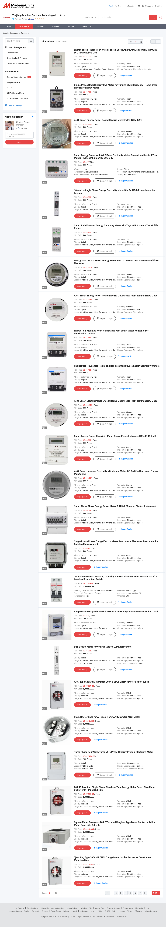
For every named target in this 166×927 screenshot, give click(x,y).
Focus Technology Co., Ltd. (66, 917)
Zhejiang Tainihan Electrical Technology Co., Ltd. (37, 15)
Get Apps (147, 6)
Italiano (66, 911)
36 (56, 893)
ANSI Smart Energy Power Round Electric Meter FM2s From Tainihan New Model (116, 295)
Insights (148, 908)
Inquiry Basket (127, 75)
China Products (32, 908)
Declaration (110, 917)
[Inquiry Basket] (139, 6)
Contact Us (86, 26)
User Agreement (97, 917)
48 (61, 893)
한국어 (100, 911)
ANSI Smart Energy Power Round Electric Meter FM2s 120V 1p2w (108, 120)
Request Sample (105, 75)
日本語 (107, 911)
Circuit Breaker (12, 52)
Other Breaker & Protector (17, 58)
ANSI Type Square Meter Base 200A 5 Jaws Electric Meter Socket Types (111, 681)
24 (50, 893)
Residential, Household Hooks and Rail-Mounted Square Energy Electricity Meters (117, 365)
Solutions (56, 26)
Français (45, 911)
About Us (40, 26)
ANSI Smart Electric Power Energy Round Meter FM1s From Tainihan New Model (116, 401)
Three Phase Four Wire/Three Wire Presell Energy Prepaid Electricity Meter (113, 752)
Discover (70, 26)
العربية (93, 911)
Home (8, 26)
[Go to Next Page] (158, 41)
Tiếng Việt (138, 911)
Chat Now (23, 128)
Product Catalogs (15, 105)
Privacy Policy (121, 917)
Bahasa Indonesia (151, 911)
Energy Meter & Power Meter (18, 63)
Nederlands (84, 911)
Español (26, 911)
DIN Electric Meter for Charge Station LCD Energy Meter (103, 646)
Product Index (128, 908)
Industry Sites (99, 908)
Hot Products (19, 908)
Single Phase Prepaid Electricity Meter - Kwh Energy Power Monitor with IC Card (116, 611)
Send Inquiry (82, 75)
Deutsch (74, 911)
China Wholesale (72, 908)
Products (25, 26)
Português (35, 911)
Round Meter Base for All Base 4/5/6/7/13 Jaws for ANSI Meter (107, 717)
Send (20, 142)
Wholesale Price (86, 908)
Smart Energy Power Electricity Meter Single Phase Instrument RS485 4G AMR (115, 436)
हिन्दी (113, 911)
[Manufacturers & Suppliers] (19, 5)
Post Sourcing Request (160, 17)
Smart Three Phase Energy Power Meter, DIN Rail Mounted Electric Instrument (115, 506)
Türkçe (129, 911)
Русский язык (56, 911)
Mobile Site (139, 908)
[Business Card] (33, 117)
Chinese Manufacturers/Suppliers (52, 908)
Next (155, 893)
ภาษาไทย (121, 911)
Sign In (111, 6)
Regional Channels (113, 908)
